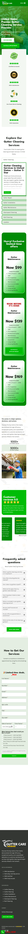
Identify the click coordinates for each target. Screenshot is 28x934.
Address (5, 697)
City (3, 710)
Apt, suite (5, 704)
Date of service (7, 723)
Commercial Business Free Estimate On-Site (13, 746)
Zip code (5, 717)
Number (5, 685)
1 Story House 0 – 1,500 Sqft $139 (12, 737)
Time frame (19, 723)
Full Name (5, 678)
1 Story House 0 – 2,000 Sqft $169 (12, 739)
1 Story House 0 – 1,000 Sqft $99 (12, 735)
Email (4, 691)
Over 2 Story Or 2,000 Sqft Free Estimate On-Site (14, 742)
